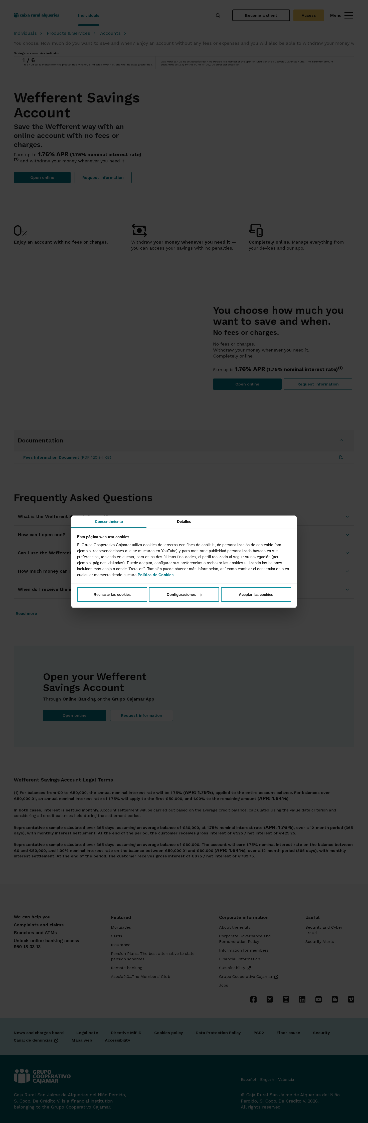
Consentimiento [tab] (109, 521)
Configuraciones (181, 594)
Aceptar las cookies (256, 594)
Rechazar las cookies (112, 594)
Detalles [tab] (184, 521)
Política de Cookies (156, 574)
